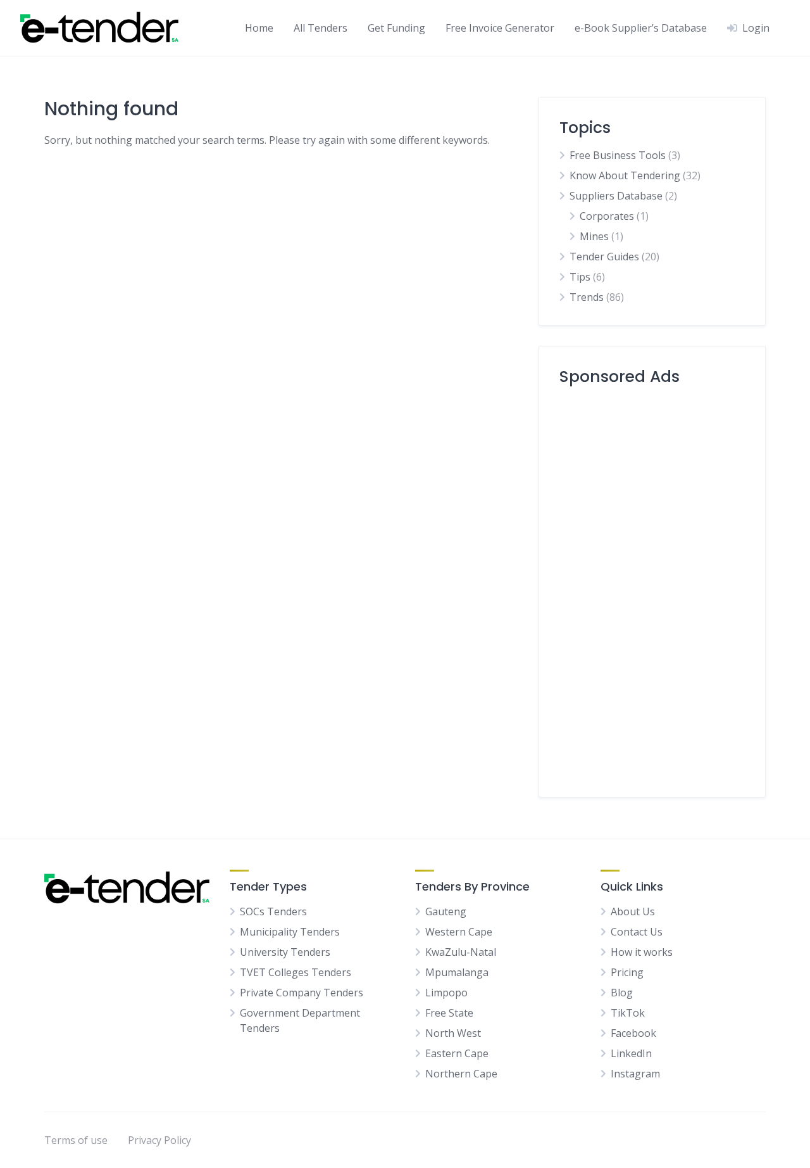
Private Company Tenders (301, 993)
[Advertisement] (652, 587)
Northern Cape (461, 1074)
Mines (594, 236)
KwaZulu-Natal (460, 952)
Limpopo (446, 993)
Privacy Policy (159, 1140)
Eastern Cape (457, 1053)
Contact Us (637, 932)
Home (259, 28)
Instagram (635, 1074)
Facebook (633, 1033)
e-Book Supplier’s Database (641, 28)
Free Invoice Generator (500, 28)
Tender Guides (604, 256)
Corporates (607, 216)
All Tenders (320, 28)
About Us (633, 911)
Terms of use (76, 1140)
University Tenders (285, 952)
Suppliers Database (616, 196)
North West (453, 1033)
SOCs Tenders (273, 911)
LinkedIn (631, 1053)
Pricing (627, 972)
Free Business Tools (618, 155)
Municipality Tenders (290, 932)
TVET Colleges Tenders (295, 972)
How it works (642, 952)
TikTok (628, 1013)
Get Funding (396, 28)
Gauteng (445, 911)
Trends (587, 297)
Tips (580, 277)
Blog (622, 993)
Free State (449, 1013)
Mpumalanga (457, 972)
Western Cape (458, 932)
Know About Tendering (625, 175)
